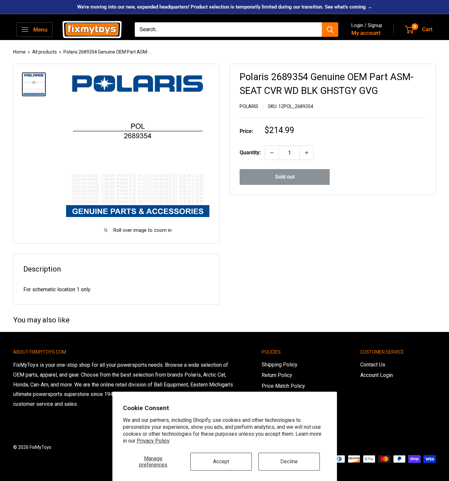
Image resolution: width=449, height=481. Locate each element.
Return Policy (277, 375)
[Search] (330, 29)
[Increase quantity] (307, 153)
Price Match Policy (283, 386)
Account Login (376, 375)
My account (366, 33)
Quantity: (250, 152)
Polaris (249, 106)
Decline (289, 461)
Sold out (285, 177)
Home (19, 52)
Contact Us (372, 364)
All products (44, 52)
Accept (221, 461)
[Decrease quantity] (272, 153)
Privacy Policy (153, 441)
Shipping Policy (279, 364)
